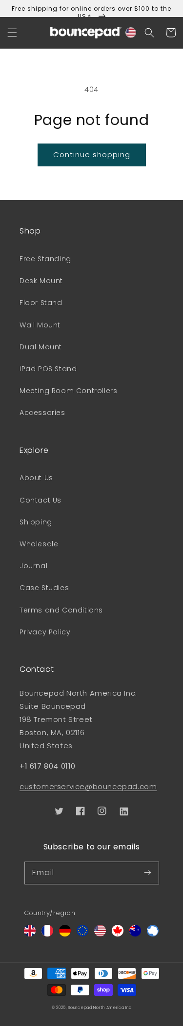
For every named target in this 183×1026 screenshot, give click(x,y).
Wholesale (39, 544)
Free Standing (45, 259)
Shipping (36, 522)
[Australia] (135, 934)
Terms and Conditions (61, 610)
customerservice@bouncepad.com (88, 786)
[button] (12, 32)
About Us (36, 478)
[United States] (100, 934)
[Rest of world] (153, 934)
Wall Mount (40, 325)
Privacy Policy (45, 632)
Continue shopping (91, 154)
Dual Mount (41, 347)
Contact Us (40, 500)
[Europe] (82, 934)
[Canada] (117, 934)
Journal (33, 566)
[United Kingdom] (30, 934)
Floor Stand (41, 302)
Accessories (42, 412)
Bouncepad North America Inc (99, 1007)
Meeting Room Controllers (68, 391)
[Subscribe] (148, 872)
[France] (47, 934)
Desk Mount (41, 281)
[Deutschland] (65, 934)
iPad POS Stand (48, 369)
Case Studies (44, 588)
